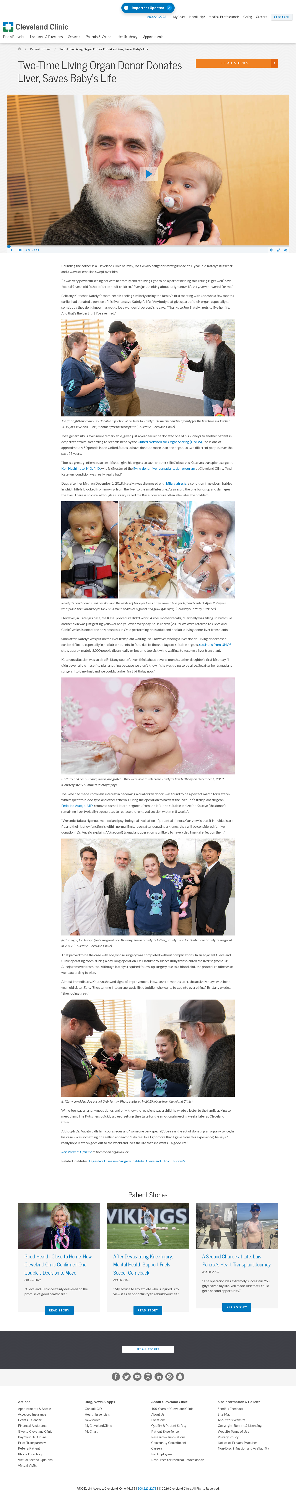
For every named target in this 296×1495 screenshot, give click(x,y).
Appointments (153, 36)
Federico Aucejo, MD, (77, 805)
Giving (247, 17)
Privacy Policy (228, 1437)
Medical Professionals (224, 17)
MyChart (179, 17)
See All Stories (234, 63)
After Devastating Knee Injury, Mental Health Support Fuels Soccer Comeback (143, 1264)
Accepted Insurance (32, 1414)
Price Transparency (32, 1443)
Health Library (128, 36)
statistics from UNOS (215, 644)
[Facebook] (116, 1377)
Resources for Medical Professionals (178, 1460)
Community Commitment (168, 1443)
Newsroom (92, 1420)
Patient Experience (165, 1431)
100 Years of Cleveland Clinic (172, 1409)
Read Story (59, 1310)
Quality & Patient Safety (169, 1426)
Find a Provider (13, 36)
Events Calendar (30, 1420)
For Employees (161, 1454)
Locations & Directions (46, 36)
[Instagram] (148, 1377)
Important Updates (148, 8)
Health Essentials (97, 1414)
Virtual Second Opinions (35, 1460)
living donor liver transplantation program (164, 468)
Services (74, 36)
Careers (261, 17)
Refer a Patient (29, 1448)
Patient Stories (40, 49)
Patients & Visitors (99, 36)
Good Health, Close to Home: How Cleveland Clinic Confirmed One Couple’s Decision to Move (58, 1264)
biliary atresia (176, 483)
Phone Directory (30, 1454)
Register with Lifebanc (76, 1152)
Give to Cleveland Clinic (35, 1431)
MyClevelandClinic (98, 1426)
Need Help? (197, 17)
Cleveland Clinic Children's (165, 1161)
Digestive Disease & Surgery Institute (117, 1161)
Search (283, 17)
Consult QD (93, 1409)
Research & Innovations (168, 1437)
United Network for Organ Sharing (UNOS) (170, 442)
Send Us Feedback (230, 1409)
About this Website (232, 1420)
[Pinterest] (169, 1377)
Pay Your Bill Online (32, 1437)
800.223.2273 (157, 17)
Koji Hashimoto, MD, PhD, (81, 468)
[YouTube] (137, 1377)
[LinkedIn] (159, 1377)
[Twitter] (126, 1377)
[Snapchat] (180, 1377)
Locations (158, 1420)
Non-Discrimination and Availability (243, 1448)
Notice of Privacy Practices (237, 1443)
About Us (157, 1414)
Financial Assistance (32, 1426)
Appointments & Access (35, 1409)
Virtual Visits (27, 1465)
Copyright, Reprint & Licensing (240, 1426)
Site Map (224, 1414)
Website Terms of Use (233, 1431)
